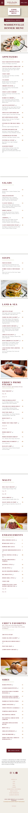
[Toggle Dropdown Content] (2, 2)
